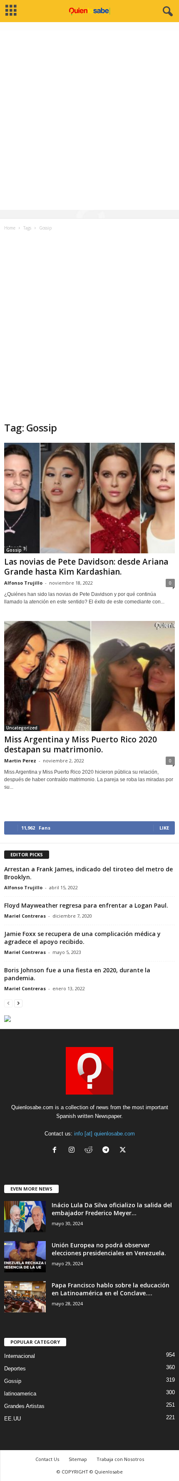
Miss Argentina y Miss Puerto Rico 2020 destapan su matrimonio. (80, 744)
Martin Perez (20, 760)
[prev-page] (8, 1003)
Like (164, 828)
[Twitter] (124, 1151)
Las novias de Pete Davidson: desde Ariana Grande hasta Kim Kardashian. (86, 566)
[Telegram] (107, 1151)
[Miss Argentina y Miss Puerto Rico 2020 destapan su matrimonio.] (89, 676)
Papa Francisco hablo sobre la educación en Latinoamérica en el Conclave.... (110, 1289)
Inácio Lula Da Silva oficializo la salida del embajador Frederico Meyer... (112, 1209)
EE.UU (12, 1418)
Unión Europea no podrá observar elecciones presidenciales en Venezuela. (109, 1249)
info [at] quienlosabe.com (104, 1133)
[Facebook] (56, 1151)
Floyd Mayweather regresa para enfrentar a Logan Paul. (86, 905)
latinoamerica (20, 1393)
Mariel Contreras (25, 916)
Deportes (15, 1368)
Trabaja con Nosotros (120, 1459)
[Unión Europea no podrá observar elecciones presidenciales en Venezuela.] (25, 1256)
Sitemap (78, 1459)
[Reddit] (90, 1151)
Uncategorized (21, 728)
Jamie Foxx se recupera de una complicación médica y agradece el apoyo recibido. (82, 938)
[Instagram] (73, 1151)
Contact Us (47, 1459)
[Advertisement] (89, 120)
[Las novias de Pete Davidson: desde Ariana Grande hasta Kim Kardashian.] (89, 498)
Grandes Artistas (24, 1406)
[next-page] (18, 1003)
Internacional (19, 1356)
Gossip (14, 550)
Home (9, 228)
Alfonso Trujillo (23, 583)
